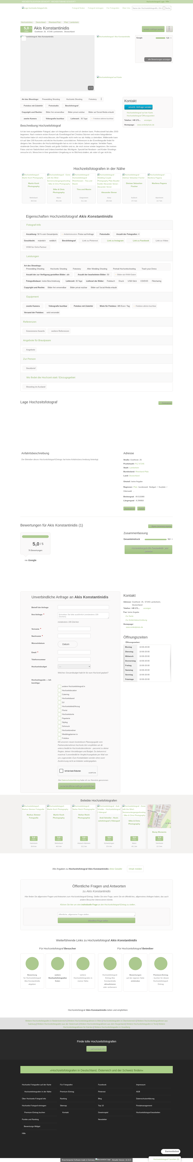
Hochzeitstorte (68, 714)
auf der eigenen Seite (135, 978)
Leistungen (32, 256)
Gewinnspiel (103, 1112)
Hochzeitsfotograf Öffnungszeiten (140, 116)
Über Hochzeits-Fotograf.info (34, 1099)
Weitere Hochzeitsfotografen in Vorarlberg (112, 1027)
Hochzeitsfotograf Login (155, 2)
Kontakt (141, 508)
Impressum (140, 1085)
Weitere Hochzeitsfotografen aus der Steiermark (57, 1024)
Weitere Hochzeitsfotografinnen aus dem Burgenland (102, 1024)
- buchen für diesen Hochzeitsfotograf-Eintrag (161, 979)
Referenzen (29, 321)
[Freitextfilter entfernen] (164, 8)
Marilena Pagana (159, 183)
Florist (64, 710)
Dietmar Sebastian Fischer (134, 184)
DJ (63, 702)
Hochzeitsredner (69, 730)
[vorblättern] (88, 63)
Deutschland (134, 476)
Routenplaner (166, 403)
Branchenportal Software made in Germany (77, 1160)
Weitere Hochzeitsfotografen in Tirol (142, 1024)
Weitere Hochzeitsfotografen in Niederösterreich (45, 1021)
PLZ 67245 (139, 464)
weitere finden (57, 978)
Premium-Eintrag (167, 171)
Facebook (102, 1085)
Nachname (36, 636)
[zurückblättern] (26, 63)
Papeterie (66, 718)
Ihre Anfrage (37, 614)
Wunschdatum (38, 643)
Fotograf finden (78, 8)
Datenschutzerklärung (70, 780)
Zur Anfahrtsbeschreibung (136, 620)
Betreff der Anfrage (40, 607)
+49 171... (136, 120)
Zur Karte (129, 616)
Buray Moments (159, 832)
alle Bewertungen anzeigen (159, 59)
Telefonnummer (38, 659)
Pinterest (101, 1092)
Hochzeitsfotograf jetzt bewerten (149, 549)
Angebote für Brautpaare (37, 340)
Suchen (169, 8)
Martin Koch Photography (34, 184)
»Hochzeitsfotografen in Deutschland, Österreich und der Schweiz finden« (96, 1070)
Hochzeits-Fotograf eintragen (34, 1105)
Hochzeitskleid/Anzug (71, 706)
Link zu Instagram (115, 240)
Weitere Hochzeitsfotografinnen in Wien (84, 1021)
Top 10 (101, 1105)
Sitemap (63, 1105)
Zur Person (29, 359)
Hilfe (167, 2)
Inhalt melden (135, 869)
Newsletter (102, 1119)
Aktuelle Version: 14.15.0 (121, 1160)
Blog (100, 1099)
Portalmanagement (144, 1105)
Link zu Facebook (141, 240)
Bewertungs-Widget (32, 1126)
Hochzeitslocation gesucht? (36, 2)
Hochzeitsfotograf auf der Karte (139, 113)
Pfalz (135, 487)
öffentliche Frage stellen (97, 920)
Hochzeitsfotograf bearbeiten (148, 1112)
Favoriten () (166, 1159)
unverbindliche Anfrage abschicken (77, 786)
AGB (138, 1092)
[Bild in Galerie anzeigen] (115, 49)
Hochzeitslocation (69, 690)
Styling (65, 722)
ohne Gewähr (115, 869)
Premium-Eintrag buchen (34, 1112)
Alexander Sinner (109, 192)
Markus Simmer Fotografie (33, 816)
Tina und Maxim (84, 189)
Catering (65, 694)
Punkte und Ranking (30, 1119)
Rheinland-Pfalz (142, 472)
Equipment (32, 296)
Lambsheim (134, 468)
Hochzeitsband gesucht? (63, 2)
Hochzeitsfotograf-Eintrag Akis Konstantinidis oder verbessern (110, 981)
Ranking (63, 1099)
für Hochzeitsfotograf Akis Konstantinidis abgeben (32, 979)
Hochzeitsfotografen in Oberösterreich (119, 1021)
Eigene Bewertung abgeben (161, 526)
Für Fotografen (113, 8)
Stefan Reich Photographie (84, 816)
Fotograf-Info (33, 224)
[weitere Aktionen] (169, 29)
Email (34, 652)
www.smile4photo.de (145, 125)
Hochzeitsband (68, 698)
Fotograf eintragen (95, 8)
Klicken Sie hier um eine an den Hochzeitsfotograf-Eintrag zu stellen (97, 904)
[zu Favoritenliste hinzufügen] (23, 38)
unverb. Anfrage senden (153, 29)
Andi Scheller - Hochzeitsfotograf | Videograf (109, 819)
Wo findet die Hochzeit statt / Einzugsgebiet (50, 377)
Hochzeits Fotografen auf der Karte (36, 1085)
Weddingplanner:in (70, 734)
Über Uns (126, 8)
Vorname (36, 629)
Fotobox (65, 738)
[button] (57, 63)
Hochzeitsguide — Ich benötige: (41, 681)
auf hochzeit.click (97, 1049)
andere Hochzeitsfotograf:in (73, 686)
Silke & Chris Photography (59, 190)
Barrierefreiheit (172, 1151)
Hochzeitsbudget (39, 667)
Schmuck (66, 726)
